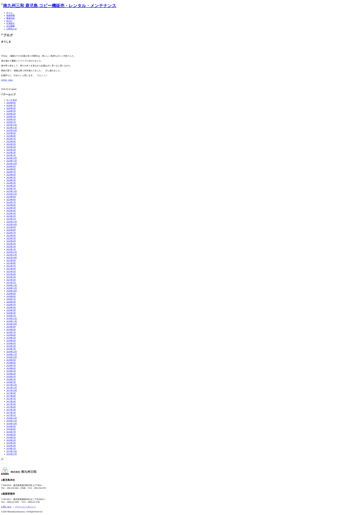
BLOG (9, 21)
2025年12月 (11, 125)
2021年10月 (11, 258)
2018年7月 (11, 365)
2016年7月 (11, 432)
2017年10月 (11, 390)
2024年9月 (11, 166)
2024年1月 (11, 188)
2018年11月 (11, 354)
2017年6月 (11, 401)
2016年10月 (11, 424)
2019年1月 (11, 349)
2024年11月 (11, 161)
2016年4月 (11, 440)
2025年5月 (11, 144)
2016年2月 (11, 446)
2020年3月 (11, 310)
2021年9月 (11, 260)
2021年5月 (11, 271)
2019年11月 (11, 321)
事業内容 (10, 18)
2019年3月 (11, 343)
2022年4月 (11, 241)
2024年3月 (11, 183)
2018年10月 (11, 357)
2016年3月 (11, 443)
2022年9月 (11, 227)
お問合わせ (11, 29)
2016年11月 (11, 421)
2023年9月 (11, 197)
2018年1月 (11, 382)
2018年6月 (11, 368)
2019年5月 (11, 338)
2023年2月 (11, 216)
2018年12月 (11, 352)
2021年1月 (11, 282)
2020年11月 (11, 288)
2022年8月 (11, 230)
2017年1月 (11, 415)
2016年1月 (11, 448)
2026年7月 (11, 105)
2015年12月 (11, 451)
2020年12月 (11, 285)
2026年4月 (11, 114)
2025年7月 (11, 139)
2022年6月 (11, 235)
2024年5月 (11, 177)
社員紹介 (10, 23)
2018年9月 (11, 360)
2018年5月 (11, 371)
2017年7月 (11, 399)
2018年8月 (11, 363)
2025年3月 (11, 150)
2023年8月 (11, 199)
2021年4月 (11, 274)
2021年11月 (11, 255)
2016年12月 (11, 418)
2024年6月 (11, 175)
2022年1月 (11, 249)
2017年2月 (11, 412)
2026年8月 (11, 103)
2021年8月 (11, 263)
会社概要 (10, 26)
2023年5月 (11, 208)
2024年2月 (11, 186)
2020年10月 (11, 291)
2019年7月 (11, 332)
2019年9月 (11, 327)
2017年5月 (11, 404)
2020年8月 (11, 296)
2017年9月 (11, 393)
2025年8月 (11, 136)
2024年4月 (11, 180)
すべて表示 (11, 100)
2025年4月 (11, 147)
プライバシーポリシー (25, 507)
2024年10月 (11, 164)
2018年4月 (11, 374)
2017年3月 (11, 410)
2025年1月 (11, 155)
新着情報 (10, 15)
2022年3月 (11, 244)
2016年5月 (11, 437)
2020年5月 (11, 305)
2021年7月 (11, 266)
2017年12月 (11, 385)
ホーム (9, 13)
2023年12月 (11, 191)
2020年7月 (11, 299)
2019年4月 (11, 341)
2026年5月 (11, 111)
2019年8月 (11, 329)
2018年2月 (11, 379)
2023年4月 (11, 211)
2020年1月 (11, 316)
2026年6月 (11, 108)
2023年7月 (11, 202)
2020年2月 (11, 313)
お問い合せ (6, 507)
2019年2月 (11, 346)
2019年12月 (11, 318)
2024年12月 (11, 158)
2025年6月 (11, 141)
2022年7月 (11, 233)
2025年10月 (11, 130)
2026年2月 (11, 119)
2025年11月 (11, 128)
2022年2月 (11, 247)
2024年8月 (11, 169)
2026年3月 (11, 117)
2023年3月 (11, 213)
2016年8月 (11, 429)
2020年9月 (11, 294)
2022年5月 (11, 238)
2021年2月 (11, 280)
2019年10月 (11, 324)
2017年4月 (11, 407)
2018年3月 (11, 377)
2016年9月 (11, 426)
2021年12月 (11, 252)
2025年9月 (11, 133)
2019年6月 (11, 335)
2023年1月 (11, 219)
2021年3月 (11, 277)
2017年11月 (11, 388)
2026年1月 (11, 122)
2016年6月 (11, 435)
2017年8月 (11, 396)
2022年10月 (11, 224)
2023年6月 (11, 205)
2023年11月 (11, 194)
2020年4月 (11, 307)
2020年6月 (11, 302)
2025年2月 (11, 152)
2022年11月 (11, 222)
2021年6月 (11, 269)
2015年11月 (11, 454)
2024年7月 (11, 172)
